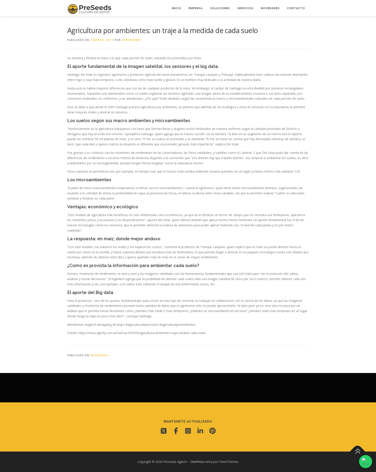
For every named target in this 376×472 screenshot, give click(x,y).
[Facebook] (176, 431)
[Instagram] (188, 431)
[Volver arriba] (357, 451)
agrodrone (131, 40)
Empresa (196, 8)
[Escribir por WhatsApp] (365, 461)
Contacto (296, 8)
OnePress (197, 462)
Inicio (176, 8)
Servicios (245, 8)
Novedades (270, 8)
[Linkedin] (200, 431)
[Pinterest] (212, 431)
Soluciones (220, 8)
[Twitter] (163, 431)
